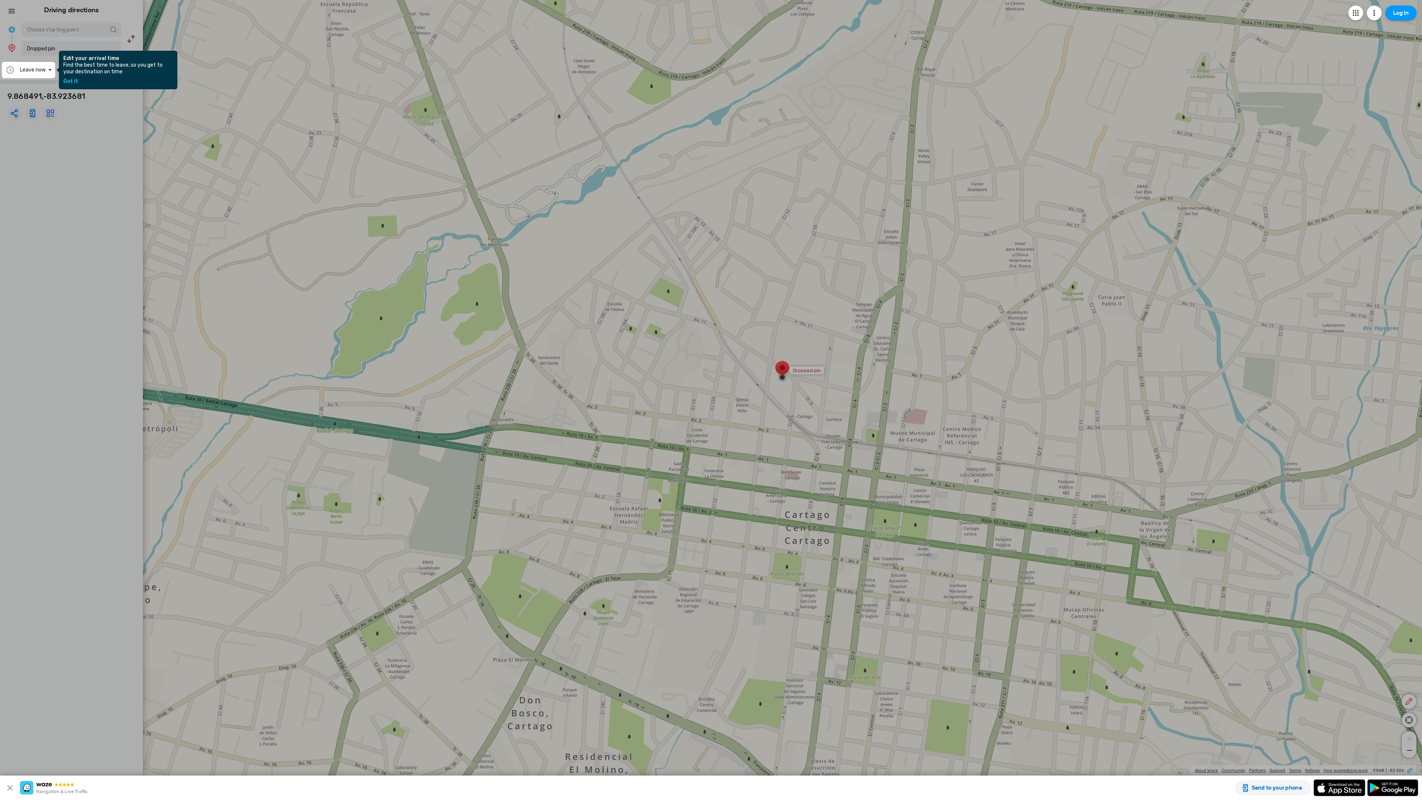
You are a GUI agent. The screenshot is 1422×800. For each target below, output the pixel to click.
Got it (70, 81)
